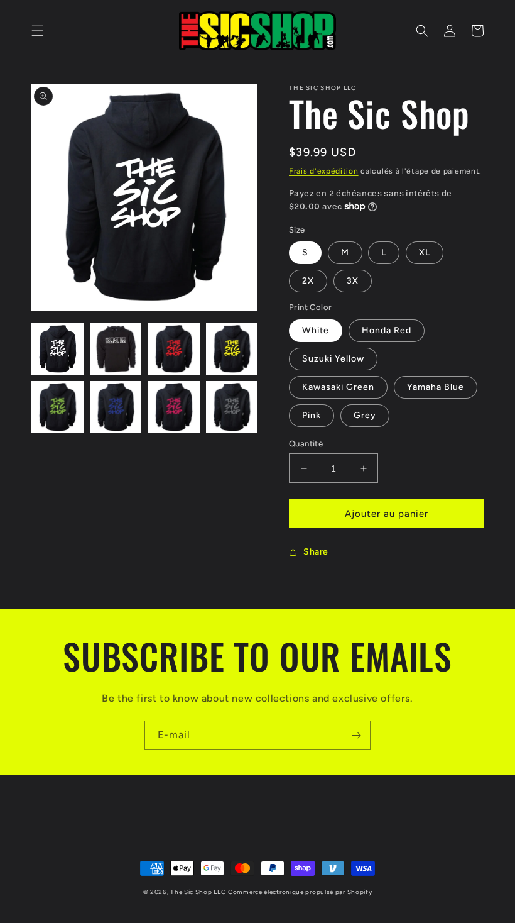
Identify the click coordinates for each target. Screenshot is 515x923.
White (315, 330)
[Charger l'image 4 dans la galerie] (232, 349)
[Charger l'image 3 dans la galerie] (174, 349)
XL (424, 252)
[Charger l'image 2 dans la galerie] (116, 349)
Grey (365, 415)
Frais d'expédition (324, 171)
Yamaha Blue (435, 387)
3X (353, 280)
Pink (311, 415)
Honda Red (386, 330)
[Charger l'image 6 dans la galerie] (116, 407)
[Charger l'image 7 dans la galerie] (174, 407)
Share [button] (315, 551)
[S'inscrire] (356, 735)
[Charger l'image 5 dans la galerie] (57, 407)
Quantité (306, 443)
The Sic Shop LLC (197, 892)
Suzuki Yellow (333, 358)
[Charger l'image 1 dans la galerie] (57, 349)
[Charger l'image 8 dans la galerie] (232, 407)
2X (308, 280)
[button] (38, 31)
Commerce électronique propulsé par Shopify (300, 892)
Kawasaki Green (338, 387)
